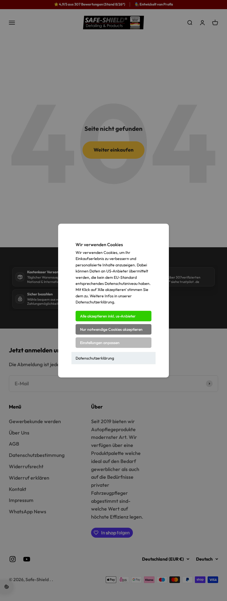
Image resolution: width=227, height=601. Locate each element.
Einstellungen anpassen (100, 342)
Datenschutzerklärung (95, 357)
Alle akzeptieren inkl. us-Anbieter (108, 315)
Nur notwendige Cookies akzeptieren (111, 329)
